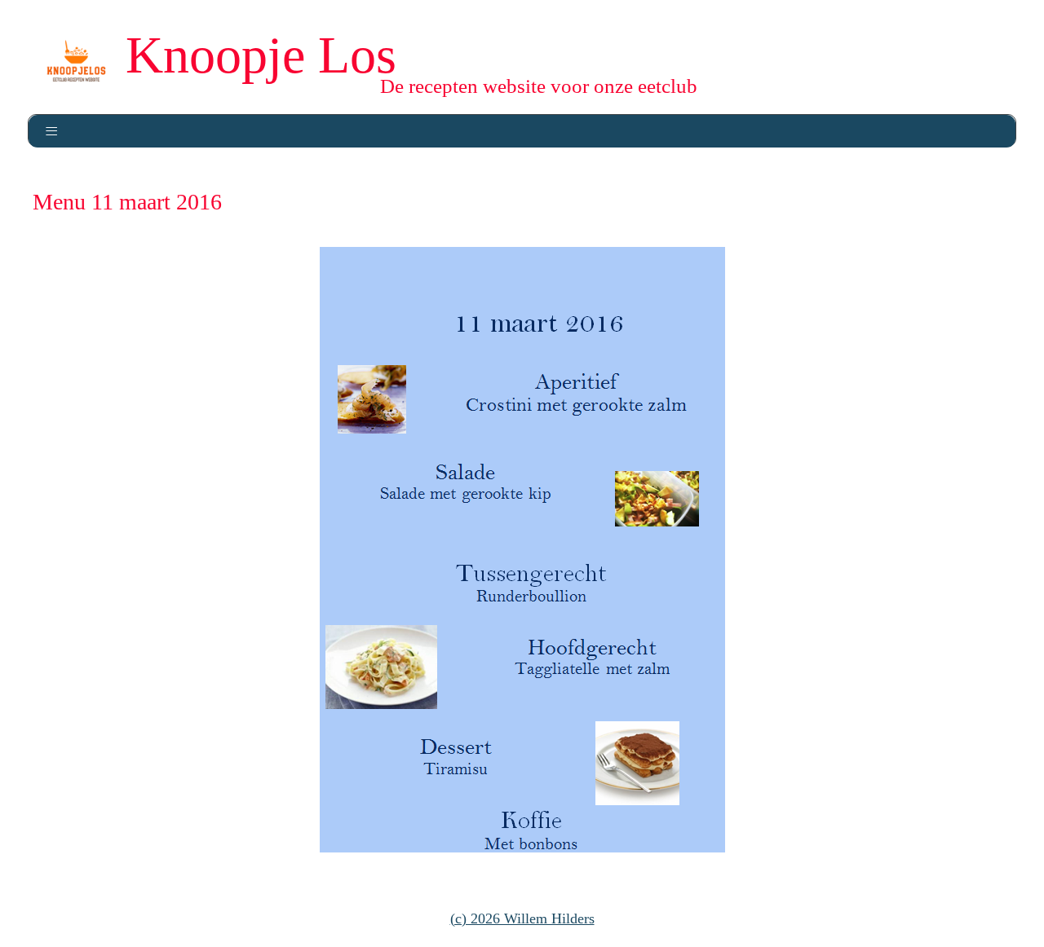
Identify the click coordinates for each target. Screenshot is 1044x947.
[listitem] (572, 396)
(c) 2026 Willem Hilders (522, 918)
